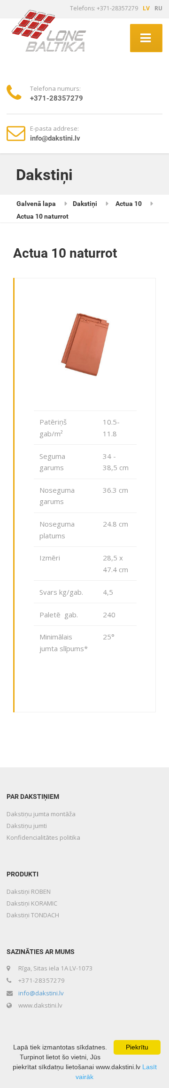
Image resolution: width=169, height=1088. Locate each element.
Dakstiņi (85, 203)
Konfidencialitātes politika (43, 837)
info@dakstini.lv (41, 993)
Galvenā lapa (36, 203)
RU (158, 8)
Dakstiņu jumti (27, 825)
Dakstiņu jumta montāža (41, 814)
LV (146, 8)
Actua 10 (128, 203)
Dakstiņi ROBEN (29, 891)
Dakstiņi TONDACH (33, 915)
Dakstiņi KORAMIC (32, 903)
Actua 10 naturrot (42, 216)
